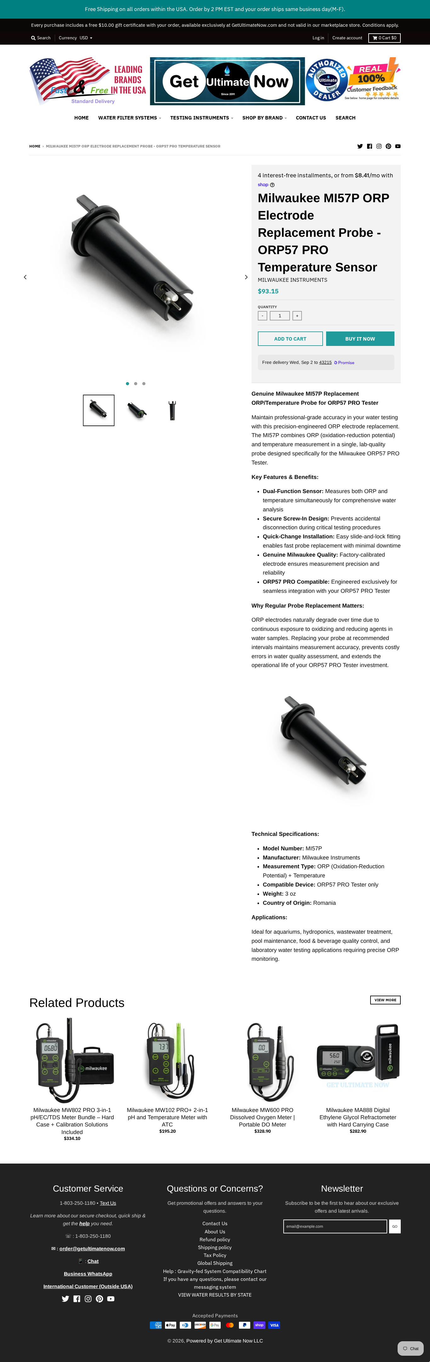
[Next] (246, 277)
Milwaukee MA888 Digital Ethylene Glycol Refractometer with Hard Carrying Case (358, 1117)
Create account (347, 38)
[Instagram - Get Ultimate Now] (379, 145)
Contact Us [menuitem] (311, 117)
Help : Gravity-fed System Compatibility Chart (215, 1271)
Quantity (267, 306)
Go (395, 1226)
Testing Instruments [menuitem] (199, 117)
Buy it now (360, 339)
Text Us (108, 1203)
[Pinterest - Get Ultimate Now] (388, 145)
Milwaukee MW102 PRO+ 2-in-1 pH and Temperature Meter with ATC (167, 1117)
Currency (68, 38)
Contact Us (215, 1223)
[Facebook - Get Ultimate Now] (369, 145)
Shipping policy (215, 1247)
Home (34, 145)
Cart (387, 38)
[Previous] (25, 277)
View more (385, 999)
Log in (318, 38)
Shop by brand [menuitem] (262, 117)
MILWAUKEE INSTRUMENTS (292, 279)
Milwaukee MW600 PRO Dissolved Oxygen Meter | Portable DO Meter (262, 1117)
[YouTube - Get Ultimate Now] (398, 145)
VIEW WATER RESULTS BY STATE (215, 1295)
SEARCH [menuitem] (346, 117)
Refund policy (215, 1239)
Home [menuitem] (81, 117)
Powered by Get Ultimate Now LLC (224, 1340)
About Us (215, 1231)
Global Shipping (214, 1263)
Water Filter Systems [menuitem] (127, 117)
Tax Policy (215, 1255)
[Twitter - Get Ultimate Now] (360, 145)
